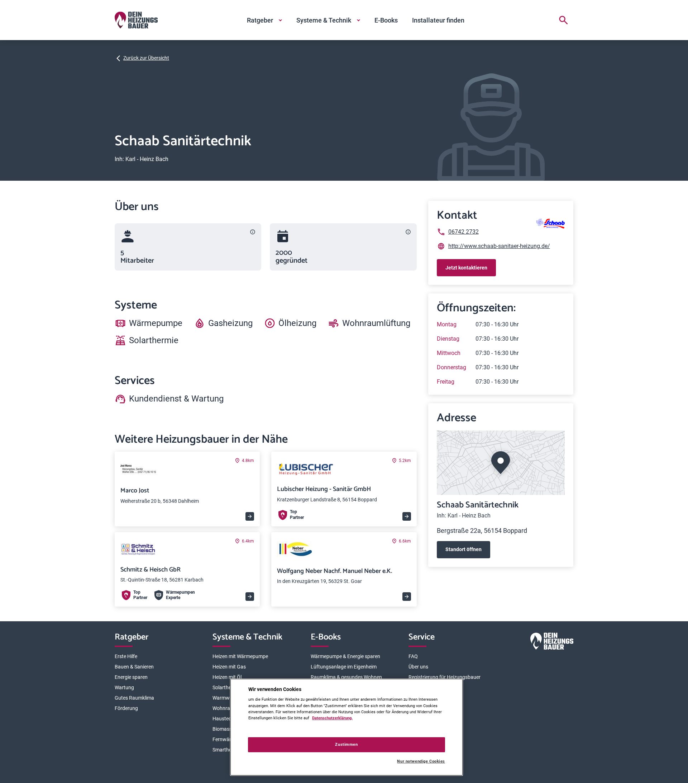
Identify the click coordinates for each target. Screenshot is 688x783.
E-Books (386, 20)
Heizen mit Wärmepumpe (240, 656)
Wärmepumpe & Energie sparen (345, 656)
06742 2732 (463, 231)
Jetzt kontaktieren (466, 268)
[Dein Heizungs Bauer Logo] (551, 642)
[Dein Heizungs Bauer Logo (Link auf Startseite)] (136, 20)
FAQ (413, 656)
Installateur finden (438, 20)
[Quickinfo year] (408, 232)
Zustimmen (346, 744)
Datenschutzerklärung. (332, 717)
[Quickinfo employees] (252, 232)
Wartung (124, 687)
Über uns (418, 667)
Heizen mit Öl (227, 677)
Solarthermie (226, 687)
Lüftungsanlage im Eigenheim (344, 667)
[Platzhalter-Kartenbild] (501, 463)
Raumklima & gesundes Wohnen (346, 677)
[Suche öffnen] (563, 20)
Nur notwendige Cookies (421, 761)
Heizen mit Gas (229, 667)
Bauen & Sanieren (134, 667)
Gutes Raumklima (134, 698)
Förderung (126, 708)
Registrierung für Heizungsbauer (444, 677)
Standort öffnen (463, 549)
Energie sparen (131, 677)
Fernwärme (225, 739)
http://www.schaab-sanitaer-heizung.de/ (499, 246)
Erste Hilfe (126, 656)
